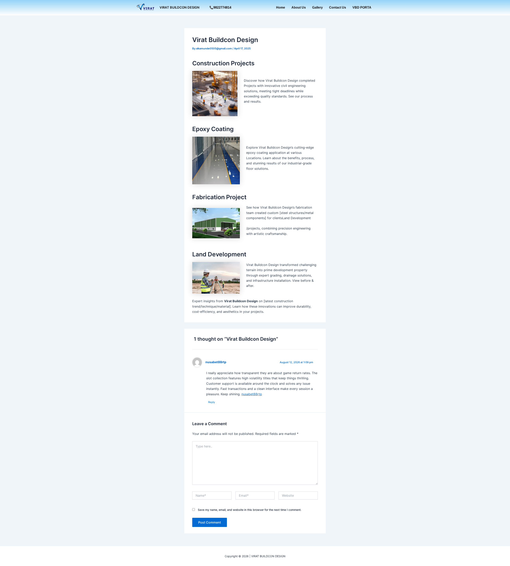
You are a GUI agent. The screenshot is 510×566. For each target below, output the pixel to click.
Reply (211, 402)
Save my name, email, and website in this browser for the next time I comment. (249, 509)
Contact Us (337, 7)
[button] (220, 7)
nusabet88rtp (215, 362)
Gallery (317, 7)
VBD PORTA (361, 7)
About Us (298, 7)
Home (280, 7)
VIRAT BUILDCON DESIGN (179, 7)
